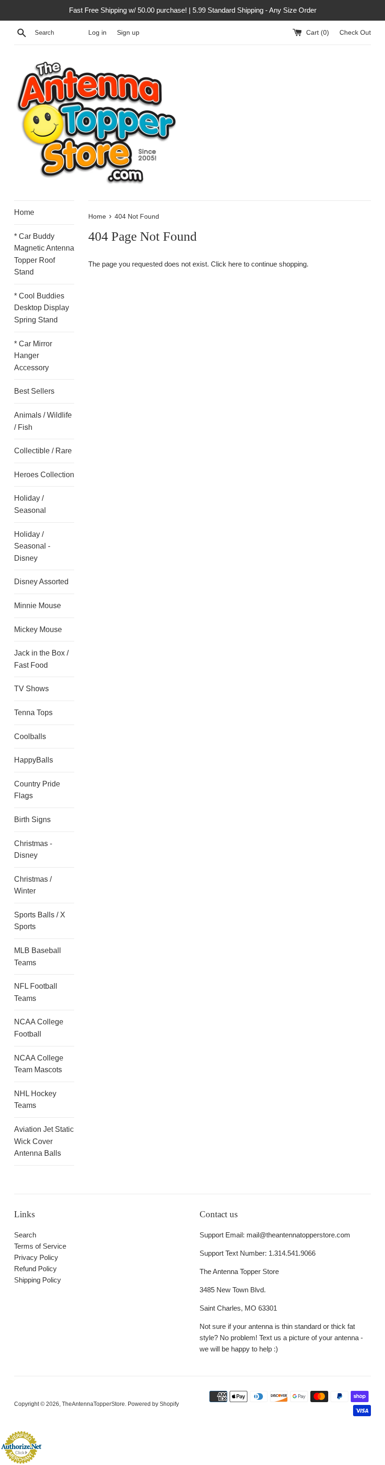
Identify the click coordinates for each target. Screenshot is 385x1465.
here (235, 264)
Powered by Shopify (153, 1404)
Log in (97, 32)
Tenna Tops (33, 713)
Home (24, 212)
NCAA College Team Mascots (38, 1064)
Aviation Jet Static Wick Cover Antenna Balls (44, 1141)
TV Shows (31, 689)
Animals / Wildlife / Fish (43, 421)
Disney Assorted (41, 582)
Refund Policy (35, 1269)
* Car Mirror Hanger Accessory (33, 356)
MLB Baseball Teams (37, 956)
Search (25, 1235)
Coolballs (30, 736)
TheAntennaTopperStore (93, 1404)
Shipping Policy (37, 1280)
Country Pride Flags (37, 790)
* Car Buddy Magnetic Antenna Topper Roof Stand (44, 254)
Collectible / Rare (43, 451)
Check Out (355, 32)
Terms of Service (40, 1246)
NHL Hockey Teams (35, 1100)
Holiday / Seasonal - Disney (32, 546)
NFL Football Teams (35, 992)
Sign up (128, 32)
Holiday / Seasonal (30, 504)
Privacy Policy (36, 1257)
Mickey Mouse (38, 629)
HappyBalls (33, 760)
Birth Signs (32, 820)
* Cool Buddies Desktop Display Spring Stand (41, 308)
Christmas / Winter (33, 885)
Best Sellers (34, 391)
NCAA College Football (38, 1028)
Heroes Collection (44, 475)
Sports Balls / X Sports (39, 921)
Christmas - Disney (33, 849)
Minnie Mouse (37, 606)
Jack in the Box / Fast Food (41, 659)
